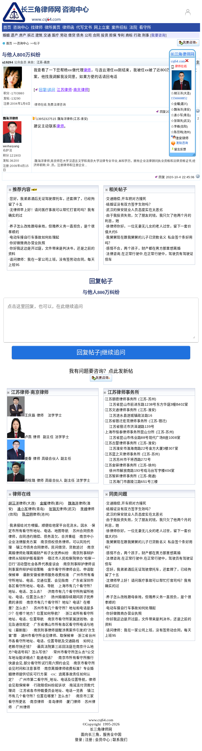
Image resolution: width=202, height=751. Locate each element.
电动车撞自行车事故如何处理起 (34, 237)
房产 (22, 35)
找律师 (37, 27)
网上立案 (102, 27)
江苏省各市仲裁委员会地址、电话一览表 (51, 690)
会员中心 (102, 740)
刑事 (145, 35)
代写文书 (84, 27)
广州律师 (23, 707)
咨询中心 (21, 27)
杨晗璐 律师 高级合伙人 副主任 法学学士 (57, 480)
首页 (7, 27)
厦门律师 (74, 702)
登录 (78, 740)
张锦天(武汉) (182, 121)
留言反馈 (180, 149)
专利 (121, 35)
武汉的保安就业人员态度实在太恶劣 (134, 210)
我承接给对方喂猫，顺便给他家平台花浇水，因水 (48, 525)
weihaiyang (11, 146)
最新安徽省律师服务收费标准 (46, 575)
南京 (47, 62)
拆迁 (30, 35)
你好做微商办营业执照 (27, 243)
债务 (80, 35)
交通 (47, 35)
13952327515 (46, 119)
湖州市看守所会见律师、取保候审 (47, 635)
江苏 (40, 62)
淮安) (84, 119)
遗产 (14, 35)
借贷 (71, 35)
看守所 (145, 27)
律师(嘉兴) (52, 503)
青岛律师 (55, 702)
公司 (88, 35)
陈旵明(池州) (182, 132)
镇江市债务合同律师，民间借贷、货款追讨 (49, 547)
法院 (133, 27)
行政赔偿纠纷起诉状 (50, 685)
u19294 (7, 62)
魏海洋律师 (10, 118)
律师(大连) (22, 503)
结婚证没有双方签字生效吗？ (129, 204)
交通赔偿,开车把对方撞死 (126, 199)
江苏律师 (64, 90)
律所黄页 (52, 27)
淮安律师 (182, 138)
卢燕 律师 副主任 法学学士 (47, 437)
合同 (96, 35)
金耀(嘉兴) (181, 104)
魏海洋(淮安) (182, 109)
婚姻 (6, 35)
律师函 (68, 27)
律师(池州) (36, 514)
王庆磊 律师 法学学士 (43, 415)
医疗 (55, 35)
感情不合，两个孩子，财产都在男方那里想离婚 (143, 248)
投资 (104, 35)
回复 (163, 112)
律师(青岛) (31, 509)
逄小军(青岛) (182, 115)
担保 (112, 35)
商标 (129, 35)
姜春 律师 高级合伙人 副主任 (49, 458)
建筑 (39, 35)
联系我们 (120, 740)
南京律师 (81, 90)
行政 (137, 35)
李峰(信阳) (181, 126)
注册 (88, 740)
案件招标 (119, 27)
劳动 (63, 35)
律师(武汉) (62, 509)
